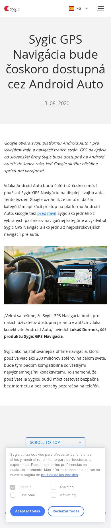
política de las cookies (59, 475)
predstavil (46, 213)
